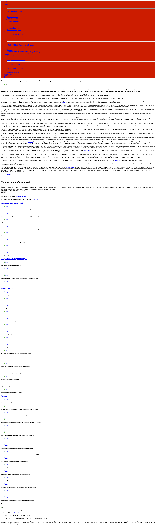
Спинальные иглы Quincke (14, 33)
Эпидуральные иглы (13, 35)
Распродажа (10, 22)
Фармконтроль (8, 74)
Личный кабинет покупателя (15, 55)
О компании (10, 7)
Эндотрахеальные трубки (14, 40)
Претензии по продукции (14, 30)
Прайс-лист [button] (7, 20)
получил (30, 142)
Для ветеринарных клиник (14, 11)
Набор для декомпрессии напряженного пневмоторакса (22, 51)
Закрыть (3, 192)
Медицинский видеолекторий (14, 259)
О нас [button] (5, 5)
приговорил (117, 160)
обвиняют (33, 94)
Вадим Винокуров (6, 174)
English (6, 75)
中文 (5, 77)
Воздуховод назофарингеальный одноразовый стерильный (23, 53)
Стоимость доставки (13, 27)
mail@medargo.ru (16, 512)
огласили (86, 150)
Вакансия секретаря (12, 17)
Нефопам (9, 50)
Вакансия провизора (13, 18)
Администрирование (13, 72)
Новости (4, 396)
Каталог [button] (6, 31)
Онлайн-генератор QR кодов (15, 68)
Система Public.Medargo (13, 64)
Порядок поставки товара (14, 28)
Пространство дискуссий (21, 196)
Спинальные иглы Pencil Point (15, 34)
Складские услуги (12, 12)
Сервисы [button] (6, 54)
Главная (6, 4)
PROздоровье (7, 288)
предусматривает (70, 167)
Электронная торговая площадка (16, 60)
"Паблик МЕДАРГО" (35, 199)
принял (63, 102)
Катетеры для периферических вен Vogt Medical (20, 45)
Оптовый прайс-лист (13, 21)
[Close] (1, 186)
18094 (8, 87)
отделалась (129, 163)
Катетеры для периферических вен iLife (18, 44)
